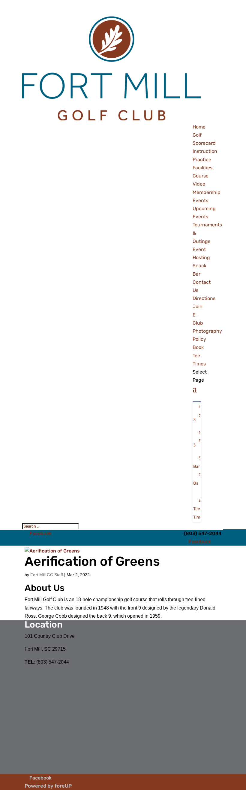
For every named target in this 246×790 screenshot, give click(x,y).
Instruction (205, 151)
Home (199, 127)
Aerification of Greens (92, 561)
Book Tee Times (199, 355)
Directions (204, 298)
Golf (197, 135)
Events (200, 200)
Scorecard (204, 143)
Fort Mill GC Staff (46, 574)
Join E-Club (198, 314)
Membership (206, 192)
